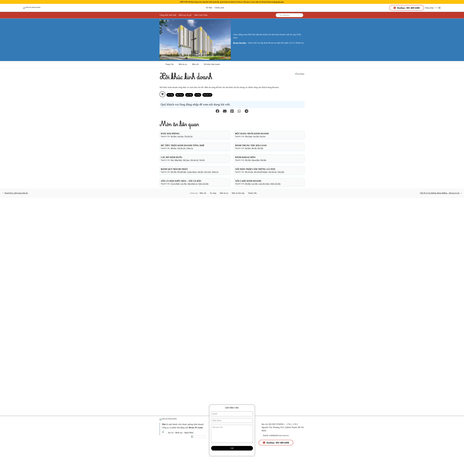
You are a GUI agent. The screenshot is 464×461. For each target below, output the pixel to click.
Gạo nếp (189, 95)
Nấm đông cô (192, 184)
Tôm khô (280, 172)
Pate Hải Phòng (170, 133)
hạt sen (262, 136)
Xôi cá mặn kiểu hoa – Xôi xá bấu (181, 181)
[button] (433, 7)
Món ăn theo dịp (238, 193)
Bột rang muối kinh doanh (252, 133)
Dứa (172, 160)
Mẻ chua (186, 160)
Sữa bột (200, 172)
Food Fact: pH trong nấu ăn (16, 193)
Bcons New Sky (279, 2)
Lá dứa (197, 95)
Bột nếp (170, 95)
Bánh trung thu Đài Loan (251, 145)
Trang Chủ (169, 64)
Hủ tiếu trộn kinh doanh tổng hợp (182, 145)
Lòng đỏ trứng (264, 184)
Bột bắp (248, 184)
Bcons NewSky (240, 43)
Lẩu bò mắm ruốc (171, 157)
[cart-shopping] (162, 94)
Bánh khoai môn (245, 157)
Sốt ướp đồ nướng (260, 172)
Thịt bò (202, 160)
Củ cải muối (175, 184)
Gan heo (180, 136)
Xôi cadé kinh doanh (248, 181)
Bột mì (254, 148)
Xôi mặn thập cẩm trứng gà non (255, 169)
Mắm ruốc (178, 160)
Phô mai (263, 160)
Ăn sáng (213, 193)
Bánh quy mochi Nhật (174, 169)
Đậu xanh (179, 95)
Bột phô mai (181, 172)
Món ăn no (183, 64)
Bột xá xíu (249, 172)
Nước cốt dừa (203, 184)
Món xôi (195, 64)
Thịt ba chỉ (207, 95)
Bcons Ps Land (196, 427)
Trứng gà (189, 148)
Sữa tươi (207, 172)
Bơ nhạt (173, 136)
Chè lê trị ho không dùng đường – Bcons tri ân (439, 193)
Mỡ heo (173, 148)
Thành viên (252, 193)
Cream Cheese (192, 172)
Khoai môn (255, 160)
